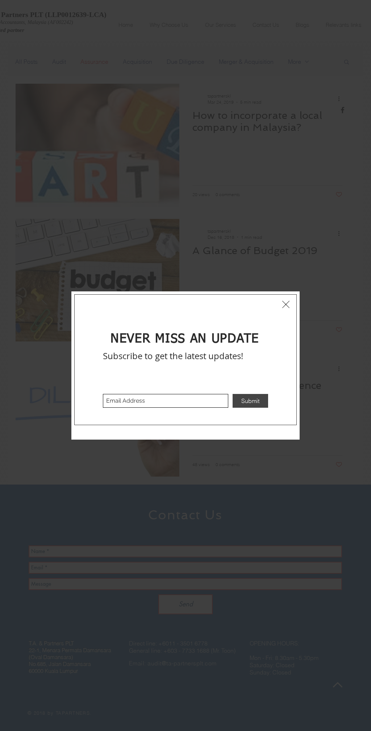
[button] (285, 304)
